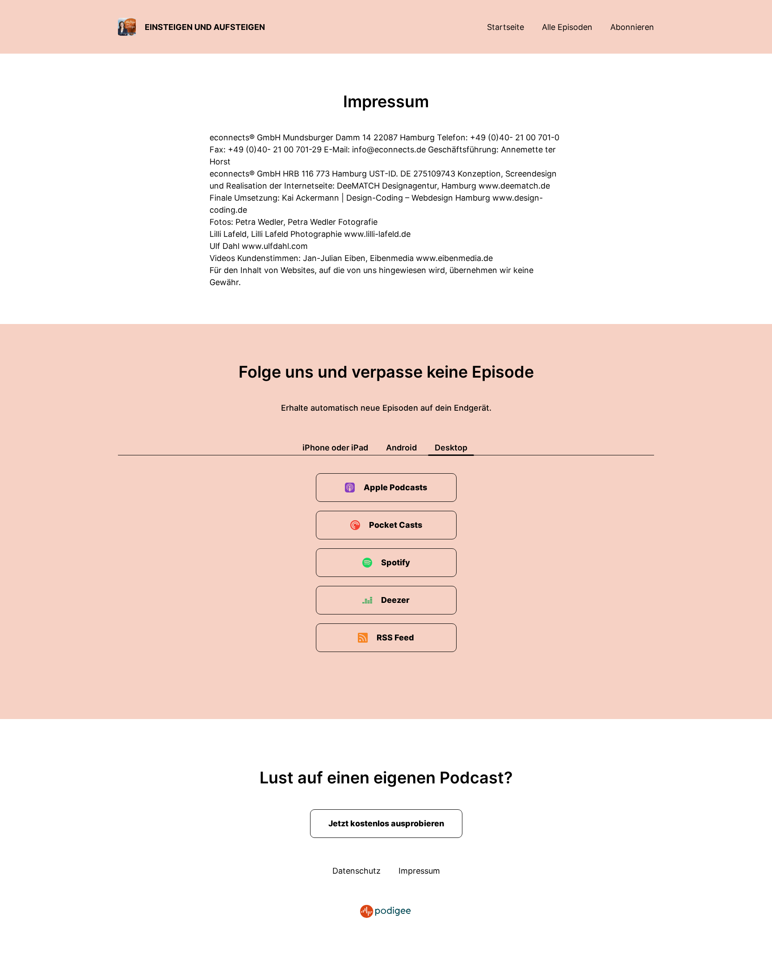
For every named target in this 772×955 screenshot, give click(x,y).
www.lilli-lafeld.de (377, 234)
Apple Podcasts (395, 487)
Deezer (395, 600)
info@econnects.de (389, 149)
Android (401, 447)
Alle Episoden (567, 27)
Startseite (505, 27)
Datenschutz (356, 870)
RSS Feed (395, 637)
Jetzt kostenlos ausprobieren (386, 823)
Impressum (419, 870)
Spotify (395, 562)
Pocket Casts (395, 525)
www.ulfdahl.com (275, 246)
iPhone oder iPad (335, 447)
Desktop (451, 447)
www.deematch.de (514, 185)
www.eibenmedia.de (454, 258)
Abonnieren (632, 27)
